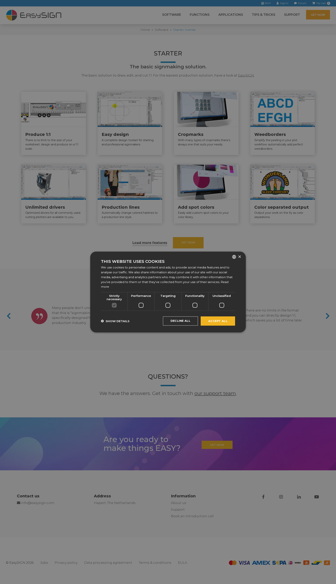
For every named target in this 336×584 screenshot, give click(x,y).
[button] (115, 321)
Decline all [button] (180, 321)
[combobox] (234, 257)
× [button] (239, 256)
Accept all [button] (218, 321)
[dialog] (168, 292)
